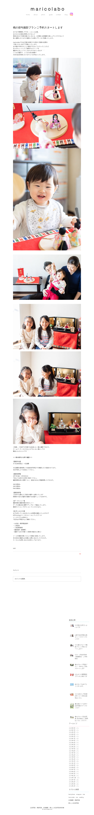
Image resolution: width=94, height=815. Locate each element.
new (77, 797)
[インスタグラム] (71, 14)
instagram (79, 794)
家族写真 (77, 800)
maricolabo (71, 797)
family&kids (71, 794)
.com (51, 809)
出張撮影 (71, 800)
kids (84, 794)
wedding (81, 797)
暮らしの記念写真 (73, 803)
